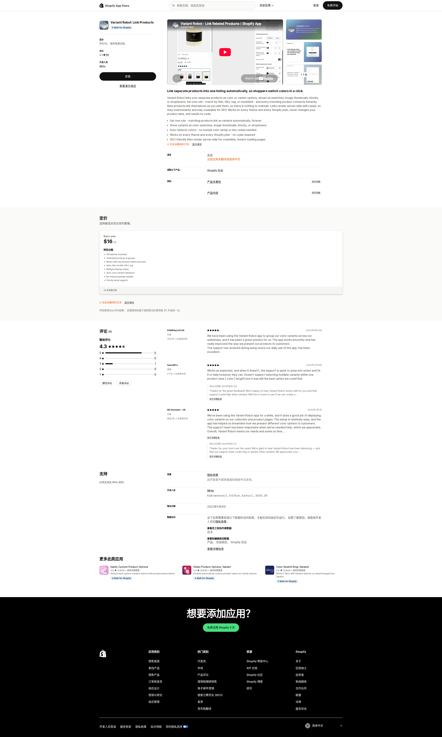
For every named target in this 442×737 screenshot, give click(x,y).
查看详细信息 (215, 549)
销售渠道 (154, 661)
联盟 (298, 695)
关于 (298, 661)
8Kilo (102, 66)
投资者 (300, 675)
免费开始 (332, 5)
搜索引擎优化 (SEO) (210, 695)
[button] (138, 573)
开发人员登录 (107, 726)
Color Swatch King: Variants (292, 566)
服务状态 (301, 708)
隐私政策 (212, 475)
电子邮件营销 (206, 688)
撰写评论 (107, 383)
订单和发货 (155, 681)
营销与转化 (155, 695)
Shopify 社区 (255, 675)
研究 (249, 688)
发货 (200, 701)
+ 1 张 (304, 74)
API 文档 (252, 668)
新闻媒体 (301, 681)
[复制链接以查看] (186, 330)
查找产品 (154, 668)
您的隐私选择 (174, 726)
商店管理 (154, 701)
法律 (298, 701)
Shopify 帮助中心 (257, 661)
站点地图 (156, 726)
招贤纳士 (301, 668)
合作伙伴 (301, 688)
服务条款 (125, 726)
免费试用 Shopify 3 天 (221, 627)
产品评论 (203, 675)
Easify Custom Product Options (129, 566)
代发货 (202, 661)
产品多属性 (214, 182)
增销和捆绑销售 (207, 681)
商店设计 (154, 688)
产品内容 (212, 193)
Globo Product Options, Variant (212, 566)
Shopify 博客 (255, 681)
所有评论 (124, 383)
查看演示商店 (127, 86)
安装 (128, 76)
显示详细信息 (215, 399)
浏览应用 (265, 5)
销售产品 (154, 675)
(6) (107, 54)
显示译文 (197, 144)
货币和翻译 (204, 708)
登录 (316, 5)
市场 (200, 668)
